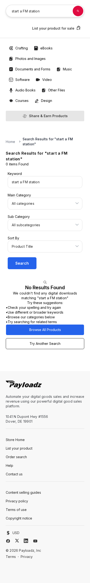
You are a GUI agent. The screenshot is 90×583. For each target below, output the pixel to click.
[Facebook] (8, 541)
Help (9, 465)
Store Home (15, 440)
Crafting (21, 48)
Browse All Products (45, 330)
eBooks (46, 48)
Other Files (56, 90)
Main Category (19, 195)
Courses (22, 101)
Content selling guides (23, 492)
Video (47, 80)
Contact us (14, 474)
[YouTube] (35, 541)
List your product (19, 448)
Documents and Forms (32, 69)
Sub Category (19, 217)
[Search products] (78, 11)
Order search (16, 457)
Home (10, 142)
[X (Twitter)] (17, 541)
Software (22, 80)
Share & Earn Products (48, 116)
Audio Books (25, 90)
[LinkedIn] (26, 541)
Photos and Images (30, 59)
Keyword (15, 174)
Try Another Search (45, 343)
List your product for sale (53, 28)
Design (46, 101)
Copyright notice (19, 518)
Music (67, 69)
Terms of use (16, 510)
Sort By (13, 238)
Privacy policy (17, 501)
